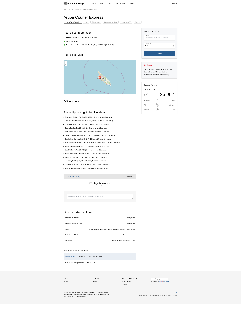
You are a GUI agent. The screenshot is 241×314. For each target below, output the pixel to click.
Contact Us (173, 292)
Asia (101, 3)
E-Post (67, 229)
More (131, 3)
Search (159, 54)
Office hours (96, 22)
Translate (166, 281)
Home (65, 9)
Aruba (71, 9)
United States (126, 281)
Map (86, 22)
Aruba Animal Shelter (72, 218)
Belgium (95, 281)
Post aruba (68, 240)
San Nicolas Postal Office (73, 223)
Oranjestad (78, 9)
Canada (124, 284)
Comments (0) (126, 22)
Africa (109, 3)
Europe (93, 3)
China (66, 281)
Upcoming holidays (110, 22)
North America (120, 3)
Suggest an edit (70, 256)
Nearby (137, 22)
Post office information (73, 22)
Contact (174, 3)
